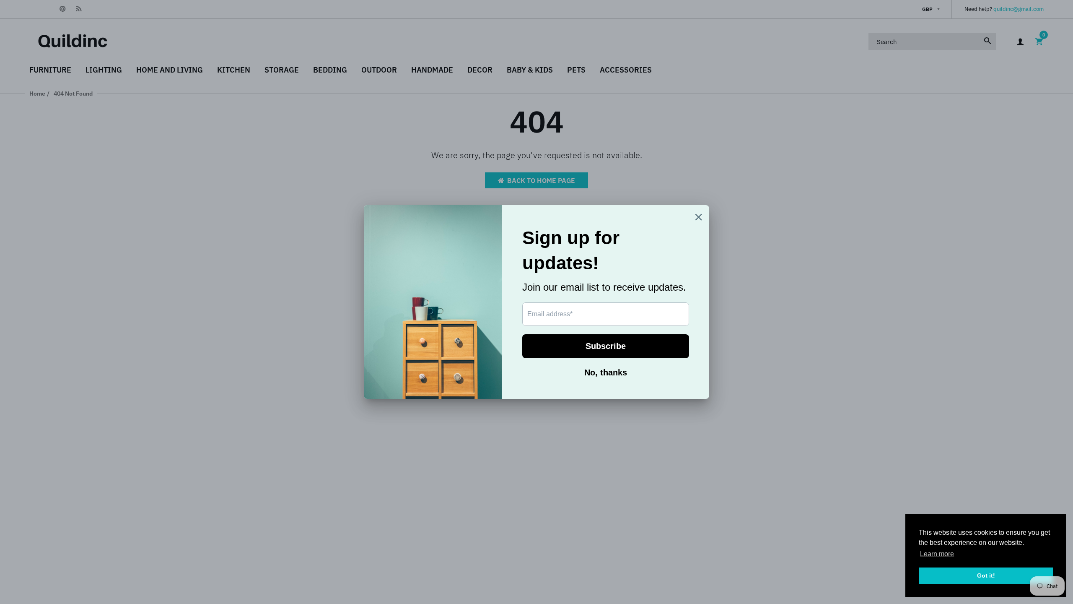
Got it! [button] (986, 575)
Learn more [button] (937, 553)
